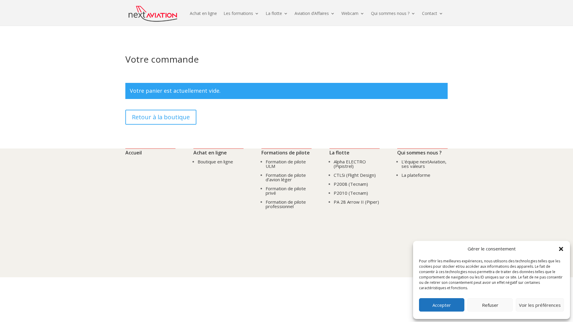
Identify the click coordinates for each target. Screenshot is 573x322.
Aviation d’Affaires (312, 13)
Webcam (349, 13)
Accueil (133, 152)
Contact (429, 13)
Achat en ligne (203, 13)
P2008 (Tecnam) (351, 184)
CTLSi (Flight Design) (355, 175)
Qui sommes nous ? (390, 13)
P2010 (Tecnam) (351, 193)
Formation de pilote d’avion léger (286, 177)
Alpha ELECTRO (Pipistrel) (350, 164)
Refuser (490, 305)
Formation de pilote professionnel (286, 204)
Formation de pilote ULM (286, 164)
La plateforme (415, 175)
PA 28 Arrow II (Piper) (356, 202)
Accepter (441, 305)
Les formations (238, 13)
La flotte (274, 13)
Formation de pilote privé (286, 190)
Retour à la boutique (161, 117)
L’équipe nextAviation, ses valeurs (423, 164)
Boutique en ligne (215, 162)
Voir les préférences (540, 305)
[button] (561, 249)
